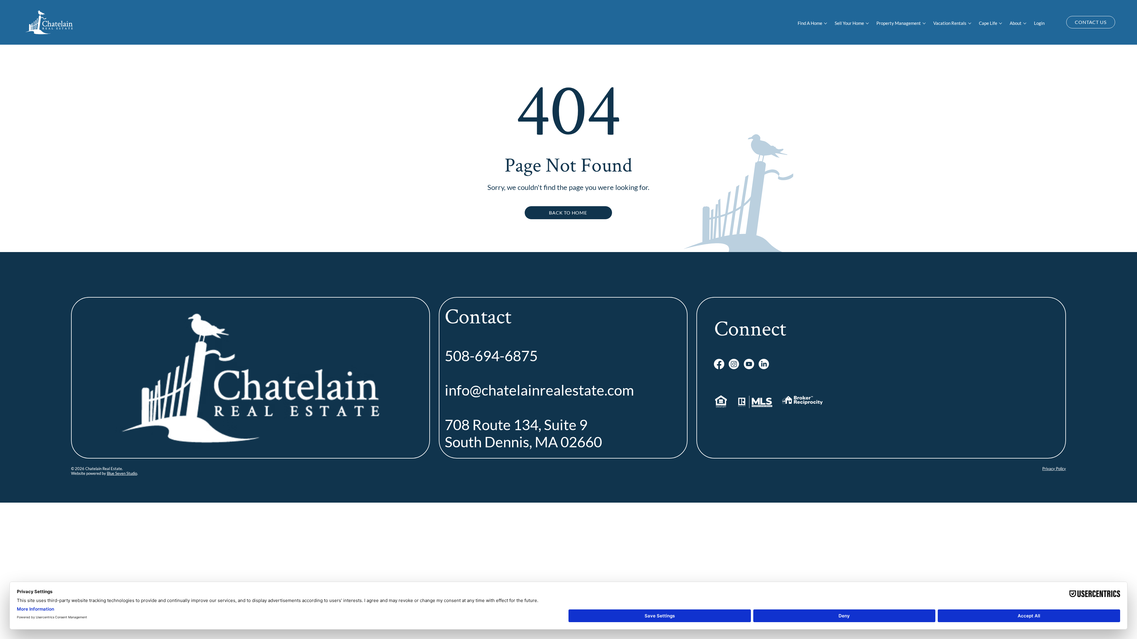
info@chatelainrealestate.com (539, 389)
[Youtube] (749, 364)
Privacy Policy (1054, 468)
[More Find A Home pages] (825, 23)
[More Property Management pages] (924, 23)
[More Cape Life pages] (1000, 23)
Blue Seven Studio (122, 473)
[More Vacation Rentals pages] (969, 23)
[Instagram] (734, 364)
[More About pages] (1024, 23)
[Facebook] (719, 364)
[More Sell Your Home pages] (867, 23)
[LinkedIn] (764, 364)
